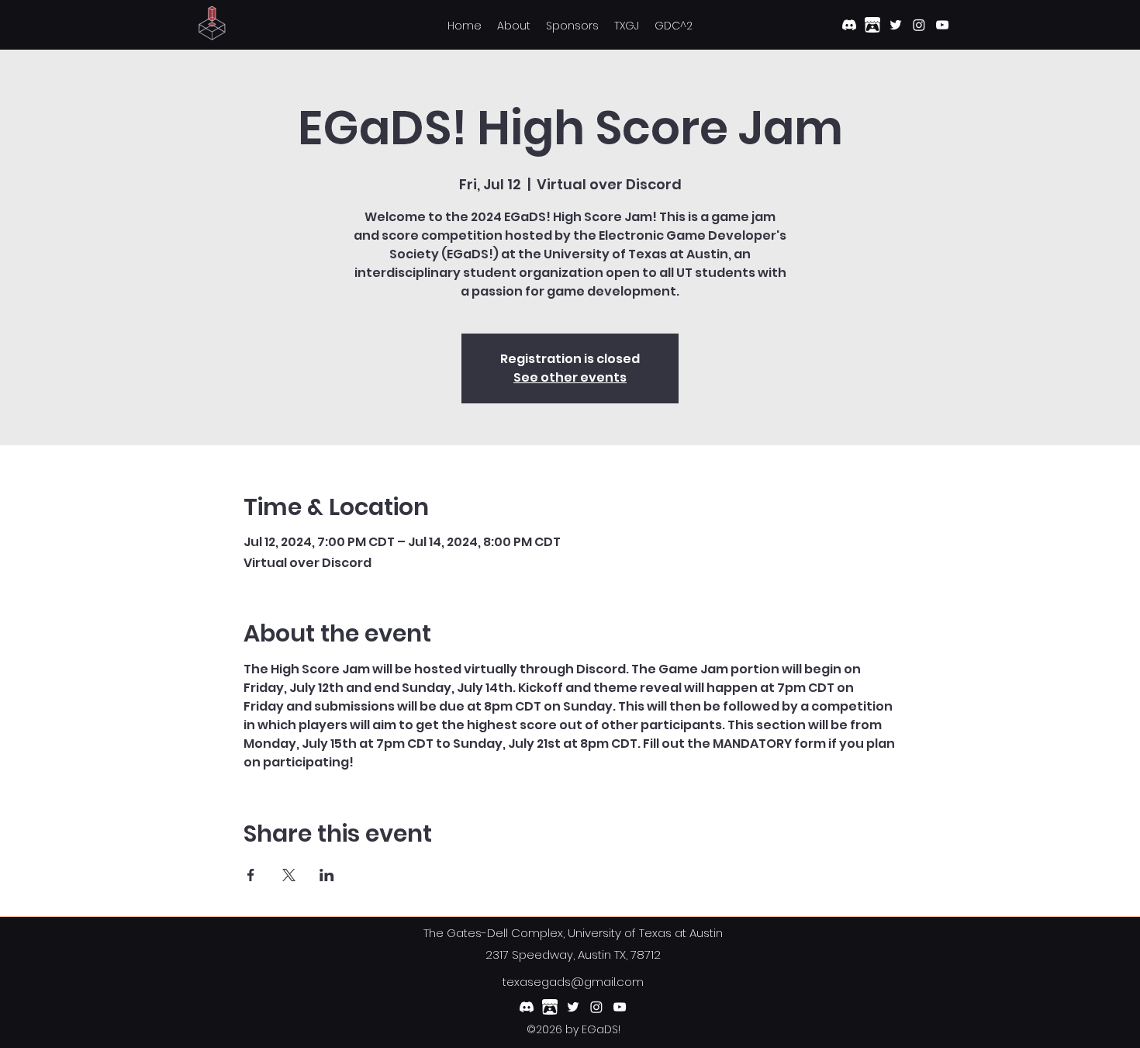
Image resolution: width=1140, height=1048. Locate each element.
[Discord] (849, 25)
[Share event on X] (289, 875)
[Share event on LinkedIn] (327, 875)
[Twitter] (895, 25)
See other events (570, 377)
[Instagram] (919, 25)
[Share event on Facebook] (251, 875)
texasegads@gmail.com (573, 982)
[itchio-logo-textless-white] (872, 25)
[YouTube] (942, 25)
